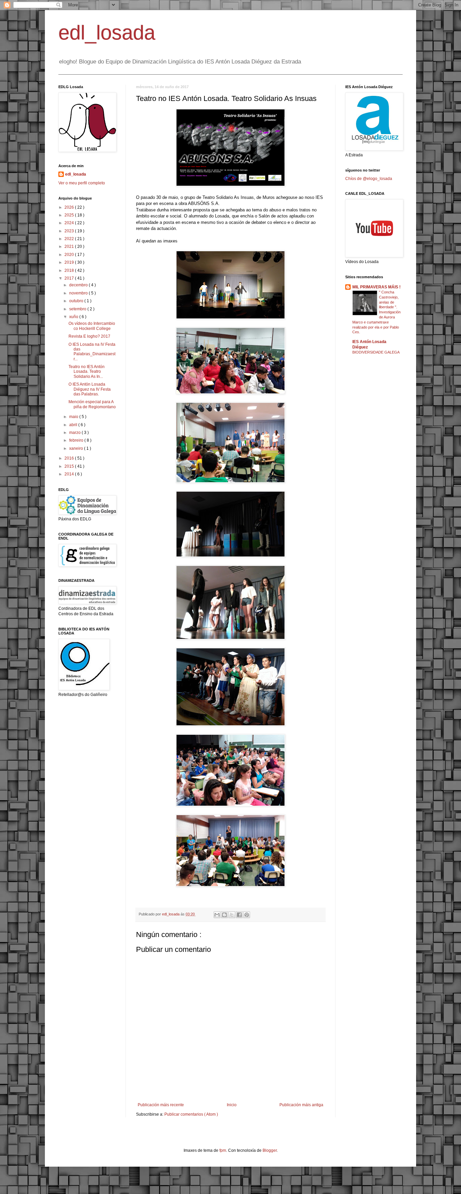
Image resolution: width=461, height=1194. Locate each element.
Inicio (232, 1104)
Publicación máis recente (161, 1104)
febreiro (76, 440)
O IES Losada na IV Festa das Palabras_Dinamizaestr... (92, 351)
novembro (79, 293)
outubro (76, 300)
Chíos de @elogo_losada (368, 178)
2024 (69, 222)
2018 (69, 270)
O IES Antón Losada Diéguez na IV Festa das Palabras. (90, 389)
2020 (69, 254)
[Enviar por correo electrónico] (217, 914)
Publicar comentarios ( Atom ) (191, 1114)
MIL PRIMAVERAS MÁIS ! (376, 287)
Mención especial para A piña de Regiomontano (92, 404)
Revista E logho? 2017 (89, 336)
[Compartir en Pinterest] (246, 914)
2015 (69, 466)
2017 (69, 278)
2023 (69, 231)
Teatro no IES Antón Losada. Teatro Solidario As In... (87, 371)
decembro (79, 285)
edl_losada (106, 32)
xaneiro (76, 448)
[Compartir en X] (231, 914)
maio (74, 416)
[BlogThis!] (224, 914)
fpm (222, 1150)
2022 (69, 238)
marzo (75, 432)
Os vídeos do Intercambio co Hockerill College (92, 326)
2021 (69, 246)
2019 (69, 262)
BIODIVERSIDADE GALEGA (376, 352)
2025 (69, 215)
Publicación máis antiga (301, 1104)
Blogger (270, 1150)
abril (73, 424)
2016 (69, 458)
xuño (74, 316)
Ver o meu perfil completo (81, 183)
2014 (69, 474)
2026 (69, 207)
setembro (78, 309)
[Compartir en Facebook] (239, 914)
